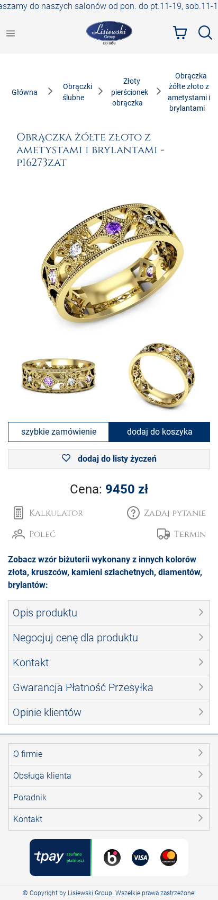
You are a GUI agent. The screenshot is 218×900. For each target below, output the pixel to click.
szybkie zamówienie (58, 432)
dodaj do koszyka (160, 432)
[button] (166, 513)
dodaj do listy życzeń (116, 459)
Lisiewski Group (90, 893)
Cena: (109, 489)
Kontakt (27, 819)
